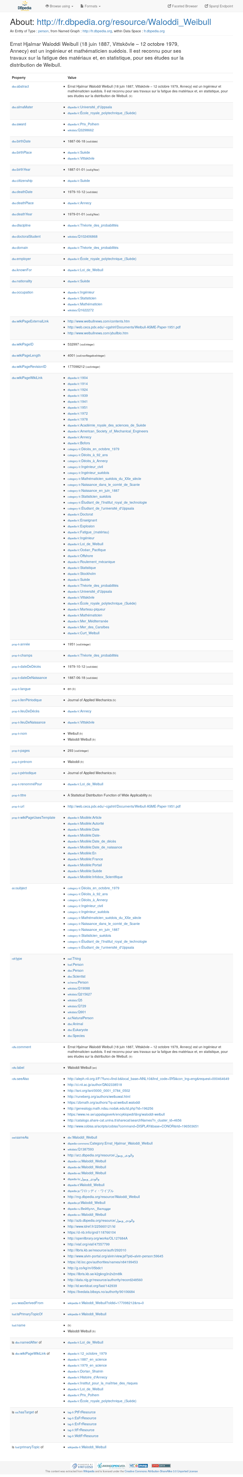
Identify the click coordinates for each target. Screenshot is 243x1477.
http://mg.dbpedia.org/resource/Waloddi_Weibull (104, 1196)
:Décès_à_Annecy (88, 460)
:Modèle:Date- (84, 835)
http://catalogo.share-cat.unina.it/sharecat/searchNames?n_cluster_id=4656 (125, 1120)
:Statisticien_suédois (89, 496)
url (18, 806)
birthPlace (22, 152)
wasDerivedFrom (27, 1302)
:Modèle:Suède (85, 870)
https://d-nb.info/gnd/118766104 (92, 1232)
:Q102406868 (83, 236)
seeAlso (20, 1078)
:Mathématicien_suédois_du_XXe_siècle (104, 478)
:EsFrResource (82, 1417)
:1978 (78, 419)
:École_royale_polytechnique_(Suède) (102, 112)
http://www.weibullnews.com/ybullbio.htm (98, 333)
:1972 (78, 413)
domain (20, 247)
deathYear (22, 214)
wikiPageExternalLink (30, 321)
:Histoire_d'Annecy (87, 1377)
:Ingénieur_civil (85, 466)
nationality (22, 281)
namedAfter (26, 1342)
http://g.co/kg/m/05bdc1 (85, 1267)
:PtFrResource (82, 1412)
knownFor (22, 269)
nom (19, 733)
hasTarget (24, 1412)
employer (21, 258)
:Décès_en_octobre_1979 (93, 448)
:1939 (78, 395)
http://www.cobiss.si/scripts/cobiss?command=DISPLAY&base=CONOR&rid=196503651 (133, 1126)
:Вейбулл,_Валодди (89, 1208)
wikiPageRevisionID (29, 366)
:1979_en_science (87, 1365)
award (19, 124)
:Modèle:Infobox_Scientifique (95, 876)
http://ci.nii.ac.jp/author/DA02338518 (95, 1084)
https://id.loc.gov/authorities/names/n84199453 (103, 1261)
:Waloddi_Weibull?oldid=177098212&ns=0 (106, 1302)
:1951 (78, 407)
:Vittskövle (81, 158)
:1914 (78, 383)
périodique (24, 772)
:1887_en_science (87, 1359)
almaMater (22, 106)
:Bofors (79, 442)
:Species (76, 1035)
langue (21, 688)
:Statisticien (82, 298)
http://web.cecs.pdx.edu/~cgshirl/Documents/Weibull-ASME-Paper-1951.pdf (124, 327)
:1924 (78, 389)
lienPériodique (27, 699)
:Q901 (77, 1011)
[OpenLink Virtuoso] (82, 1465)
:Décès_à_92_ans (88, 454)
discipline (21, 225)
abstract (20, 86)
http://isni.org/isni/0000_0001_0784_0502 (99, 1090)
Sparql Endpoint (220, 6)
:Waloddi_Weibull (82, 1137)
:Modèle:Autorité (86, 823)
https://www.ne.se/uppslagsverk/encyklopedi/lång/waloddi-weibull (116, 1114)
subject (19, 887)
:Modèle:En (82, 853)
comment (21, 1046)
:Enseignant (82, 520)
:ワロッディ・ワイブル (91, 1190)
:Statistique (82, 567)
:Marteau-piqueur (86, 609)
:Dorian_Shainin (85, 1371)
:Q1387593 (81, 1149)
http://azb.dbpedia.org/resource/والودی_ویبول (101, 1220)
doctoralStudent (26, 236)
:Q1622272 (81, 310)
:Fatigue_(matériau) (88, 532)
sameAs (20, 1137)
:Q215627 (80, 994)
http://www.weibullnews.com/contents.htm (99, 321)
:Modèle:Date (83, 829)
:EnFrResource (82, 1423)
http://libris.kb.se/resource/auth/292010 (97, 1250)
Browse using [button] (60, 6)
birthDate (21, 141)
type (17, 958)
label (18, 1067)
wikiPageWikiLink (27, 377)
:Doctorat (80, 514)
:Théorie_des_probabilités (93, 225)
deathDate (22, 191)
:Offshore (80, 555)
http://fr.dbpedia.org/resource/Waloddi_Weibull (124, 21)
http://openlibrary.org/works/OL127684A (97, 1238)
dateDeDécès (26, 666)
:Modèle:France (85, 859)
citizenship (22, 180)
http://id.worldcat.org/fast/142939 (92, 1285)
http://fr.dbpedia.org (97, 30)
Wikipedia (88, 1471)
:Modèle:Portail (85, 864)
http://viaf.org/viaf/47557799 (89, 1244)
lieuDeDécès (25, 711)
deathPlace (23, 202)
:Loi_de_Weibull (85, 269)
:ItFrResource (81, 1429)
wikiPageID (22, 344)
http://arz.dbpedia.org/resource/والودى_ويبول (101, 1155)
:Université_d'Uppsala (90, 106)
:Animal (75, 1023)
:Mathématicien (85, 304)
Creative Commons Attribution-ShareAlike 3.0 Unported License (161, 1471)
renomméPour (27, 783)
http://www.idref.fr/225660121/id (91, 1226)
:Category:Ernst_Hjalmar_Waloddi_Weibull (110, 1143)
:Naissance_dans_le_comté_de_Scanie (104, 484)
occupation (22, 292)
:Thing (74, 958)
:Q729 (77, 1006)
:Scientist (76, 976)
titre (19, 795)
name (18, 1325)
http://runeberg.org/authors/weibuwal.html (99, 1096)
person (43, 30)
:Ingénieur (81, 292)
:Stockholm (82, 573)
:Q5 (75, 1000)
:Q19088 (79, 988)
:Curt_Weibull (83, 632)
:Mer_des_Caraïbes (88, 627)
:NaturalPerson (80, 1017)
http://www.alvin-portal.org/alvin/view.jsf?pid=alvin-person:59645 (115, 1256)
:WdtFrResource (83, 1435)
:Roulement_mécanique (91, 561)
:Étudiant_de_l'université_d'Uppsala (101, 508)
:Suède (79, 152)
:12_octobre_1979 (87, 1353)
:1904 (78, 377)
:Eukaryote (78, 1029)
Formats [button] (91, 6)
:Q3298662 (81, 130)
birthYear (21, 169)
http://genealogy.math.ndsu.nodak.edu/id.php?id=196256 (110, 1108)
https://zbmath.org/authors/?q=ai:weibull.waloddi (104, 1102)
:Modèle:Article (85, 817)
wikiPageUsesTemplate (33, 817)
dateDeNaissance (29, 677)
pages (21, 750)
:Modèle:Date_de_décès (92, 841)
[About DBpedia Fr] (24, 6)
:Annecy (79, 202)
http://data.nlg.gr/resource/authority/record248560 (105, 1279)
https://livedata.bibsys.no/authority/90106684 (101, 1291)
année (21, 644)
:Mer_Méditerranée (88, 621)
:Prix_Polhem (83, 124)
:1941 (78, 401)
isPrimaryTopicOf (27, 1313)
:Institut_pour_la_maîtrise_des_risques (103, 1383)
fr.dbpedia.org (154, 30)
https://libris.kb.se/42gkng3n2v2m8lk (95, 1273)
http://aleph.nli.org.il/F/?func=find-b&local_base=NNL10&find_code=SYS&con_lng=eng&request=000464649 (148, 1078)
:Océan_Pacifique (87, 549)
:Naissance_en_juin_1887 (93, 490)
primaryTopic (27, 1446)
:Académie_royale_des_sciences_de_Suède (107, 425)
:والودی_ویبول (83, 1178)
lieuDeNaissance (29, 722)
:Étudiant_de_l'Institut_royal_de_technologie (107, 502)
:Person (76, 964)
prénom (22, 761)
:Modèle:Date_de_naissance (95, 847)
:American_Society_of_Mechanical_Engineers (108, 431)
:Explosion (81, 526)
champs (22, 655)
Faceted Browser (184, 6)
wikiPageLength (26, 355)
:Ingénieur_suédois (88, 472)
